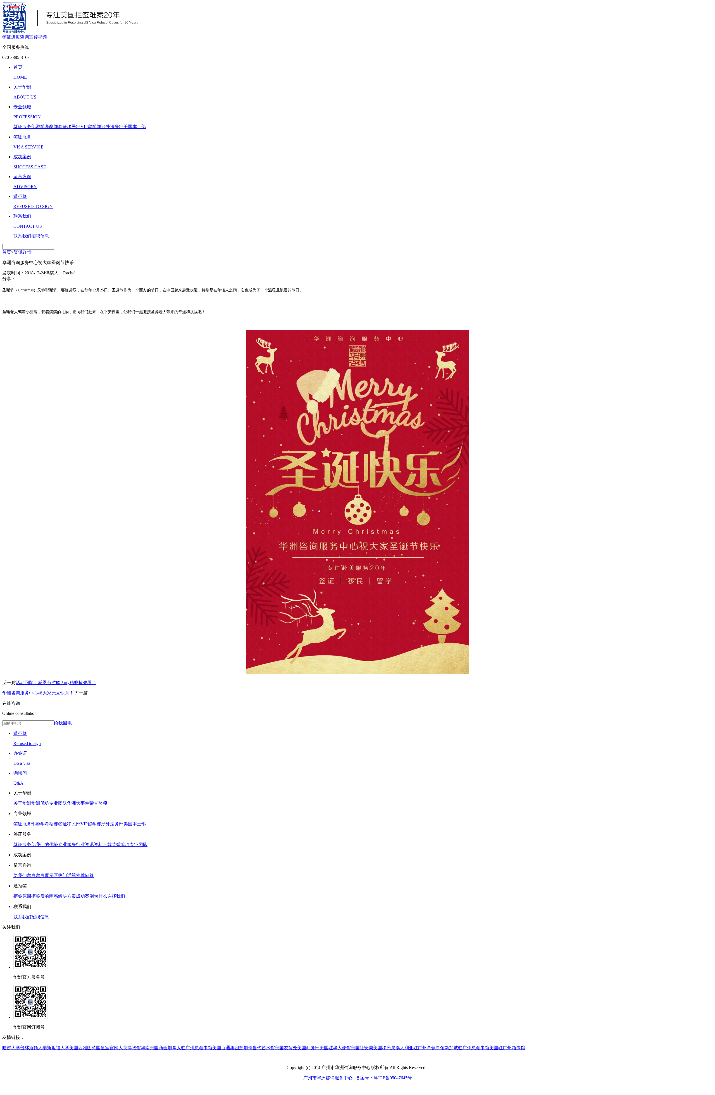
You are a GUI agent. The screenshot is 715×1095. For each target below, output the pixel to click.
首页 (6, 252)
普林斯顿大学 (33, 1047)
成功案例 (85, 896)
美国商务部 (308, 1047)
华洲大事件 (78, 803)
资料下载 (103, 844)
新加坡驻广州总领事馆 (467, 1047)
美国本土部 (134, 126)
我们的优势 (47, 844)
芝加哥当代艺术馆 (257, 1047)
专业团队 (58, 803)
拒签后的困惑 (44, 896)
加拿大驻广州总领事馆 (190, 1047)
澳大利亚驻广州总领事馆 (420, 1047)
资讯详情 (23, 252)
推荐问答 (85, 875)
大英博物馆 (129, 1047)
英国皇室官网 (105, 1047)
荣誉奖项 (98, 803)
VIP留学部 (90, 126)
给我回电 (63, 723)
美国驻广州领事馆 (507, 1047)
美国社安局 (362, 1047)
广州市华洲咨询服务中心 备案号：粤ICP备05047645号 (357, 1077)
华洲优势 (40, 803)
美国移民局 (384, 1047)
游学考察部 (47, 126)
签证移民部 (69, 126)
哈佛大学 (11, 1047)
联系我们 (22, 236)
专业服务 (67, 844)
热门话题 (67, 875)
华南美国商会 (154, 1047)
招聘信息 (40, 236)
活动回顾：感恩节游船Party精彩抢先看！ (56, 682)
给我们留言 (24, 875)
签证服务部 (24, 126)
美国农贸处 (286, 1047)
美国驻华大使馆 (335, 1047)
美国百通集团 (225, 1047)
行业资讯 (85, 844)
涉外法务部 (112, 126)
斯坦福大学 (58, 1047)
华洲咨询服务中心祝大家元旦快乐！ (38, 693)
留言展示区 (47, 875)
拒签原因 (22, 896)
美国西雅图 (80, 1047)
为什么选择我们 (109, 896)
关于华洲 (22, 803)
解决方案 (67, 896)
